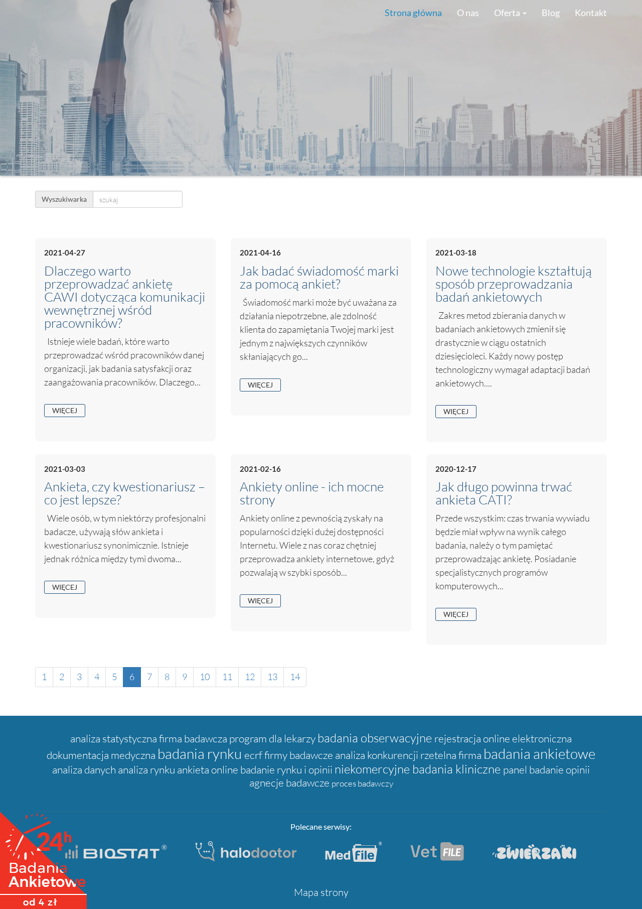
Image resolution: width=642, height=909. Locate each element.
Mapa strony (321, 892)
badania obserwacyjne (375, 737)
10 (205, 676)
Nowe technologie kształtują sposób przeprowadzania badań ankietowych (513, 284)
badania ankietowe (539, 753)
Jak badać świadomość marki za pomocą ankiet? (319, 277)
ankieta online (208, 769)
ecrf (254, 754)
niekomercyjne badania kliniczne (419, 768)
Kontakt (591, 12)
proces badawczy (362, 783)
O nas (468, 12)
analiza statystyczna (114, 738)
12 (250, 676)
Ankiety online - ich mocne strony (312, 492)
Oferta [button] (508, 12)
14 (295, 676)
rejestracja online (473, 738)
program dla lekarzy (273, 738)
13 (272, 676)
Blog (551, 12)
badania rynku (200, 753)
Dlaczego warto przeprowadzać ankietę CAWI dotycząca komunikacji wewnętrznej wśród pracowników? (124, 297)
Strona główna (413, 12)
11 (227, 676)
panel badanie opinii (546, 769)
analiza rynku (147, 769)
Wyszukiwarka (64, 199)
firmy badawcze (299, 754)
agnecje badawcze (290, 782)
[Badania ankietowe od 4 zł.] (43, 857)
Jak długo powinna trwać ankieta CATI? (503, 492)
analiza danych (85, 769)
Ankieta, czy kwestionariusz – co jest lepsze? (124, 492)
